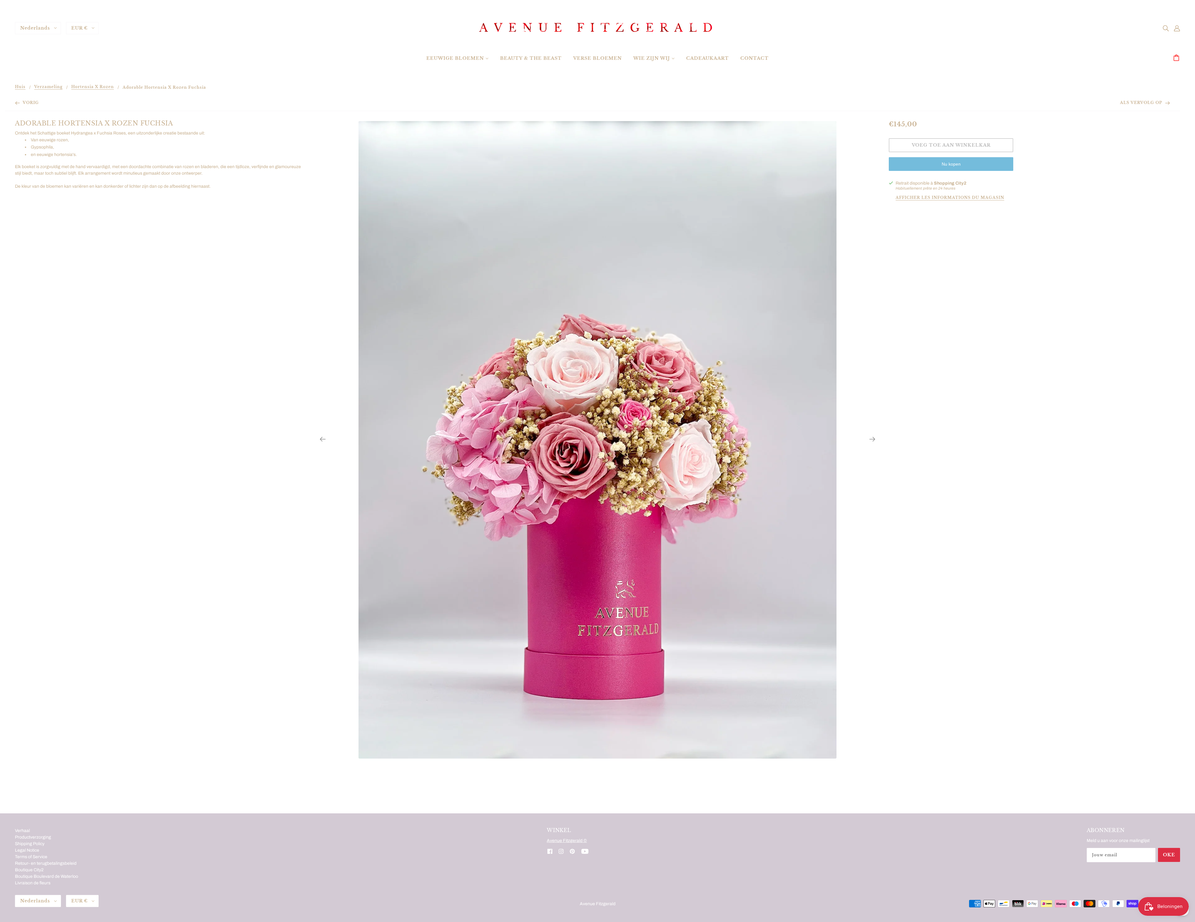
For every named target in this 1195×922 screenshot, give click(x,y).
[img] (1165, 28)
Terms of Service (31, 856)
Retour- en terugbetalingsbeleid (46, 863)
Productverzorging (33, 837)
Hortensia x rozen (92, 87)
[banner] (597, 28)
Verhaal (22, 830)
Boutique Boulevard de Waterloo (46, 876)
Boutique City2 (29, 870)
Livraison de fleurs (32, 883)
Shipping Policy (30, 843)
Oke (1169, 855)
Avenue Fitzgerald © (567, 840)
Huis (20, 87)
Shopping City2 (950, 183)
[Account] (1177, 28)
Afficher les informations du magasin (950, 198)
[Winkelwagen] (1177, 58)
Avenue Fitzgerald (598, 903)
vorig (30, 102)
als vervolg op (1142, 102)
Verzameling (48, 87)
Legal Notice (27, 850)
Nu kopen (951, 164)
